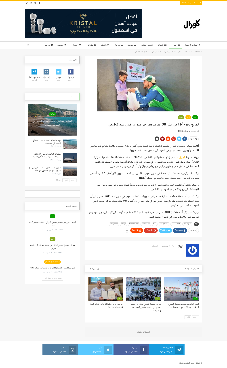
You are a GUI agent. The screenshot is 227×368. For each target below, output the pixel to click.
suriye (123, 224)
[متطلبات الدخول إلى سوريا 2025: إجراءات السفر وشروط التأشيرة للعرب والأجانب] (70, 158)
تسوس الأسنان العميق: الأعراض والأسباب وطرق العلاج (52, 268)
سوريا (181, 117)
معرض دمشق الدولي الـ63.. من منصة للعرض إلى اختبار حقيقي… (52, 247)
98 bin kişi (187, 224)
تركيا (188, 117)
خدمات (160, 45)
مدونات (60, 45)
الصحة (75, 45)
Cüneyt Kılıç (164, 224)
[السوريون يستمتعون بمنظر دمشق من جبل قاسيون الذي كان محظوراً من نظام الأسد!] (70, 171)
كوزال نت (180, 157)
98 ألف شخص (176, 224)
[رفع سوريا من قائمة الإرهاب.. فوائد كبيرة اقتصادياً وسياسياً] (105, 289)
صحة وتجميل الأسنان (52, 261)
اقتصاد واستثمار (147, 45)
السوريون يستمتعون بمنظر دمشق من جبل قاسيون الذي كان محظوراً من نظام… (45, 169)
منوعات (130, 45)
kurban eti (146, 224)
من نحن (47, 45)
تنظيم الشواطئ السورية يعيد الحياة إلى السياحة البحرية (52, 123)
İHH (154, 224)
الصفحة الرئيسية (191, 45)
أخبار (175, 45)
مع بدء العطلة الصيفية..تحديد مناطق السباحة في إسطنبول (47, 142)
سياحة (117, 45)
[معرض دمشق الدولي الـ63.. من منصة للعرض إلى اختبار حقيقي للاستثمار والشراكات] (143, 289)
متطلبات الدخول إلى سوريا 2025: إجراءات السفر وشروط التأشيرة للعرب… (45, 155)
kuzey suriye (134, 224)
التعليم (103, 45)
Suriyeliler (114, 224)
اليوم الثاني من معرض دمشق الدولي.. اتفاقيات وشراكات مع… (52, 224)
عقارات (90, 45)
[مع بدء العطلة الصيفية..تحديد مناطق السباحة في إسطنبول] (70, 144)
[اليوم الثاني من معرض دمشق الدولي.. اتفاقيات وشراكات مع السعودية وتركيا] (181, 289)
